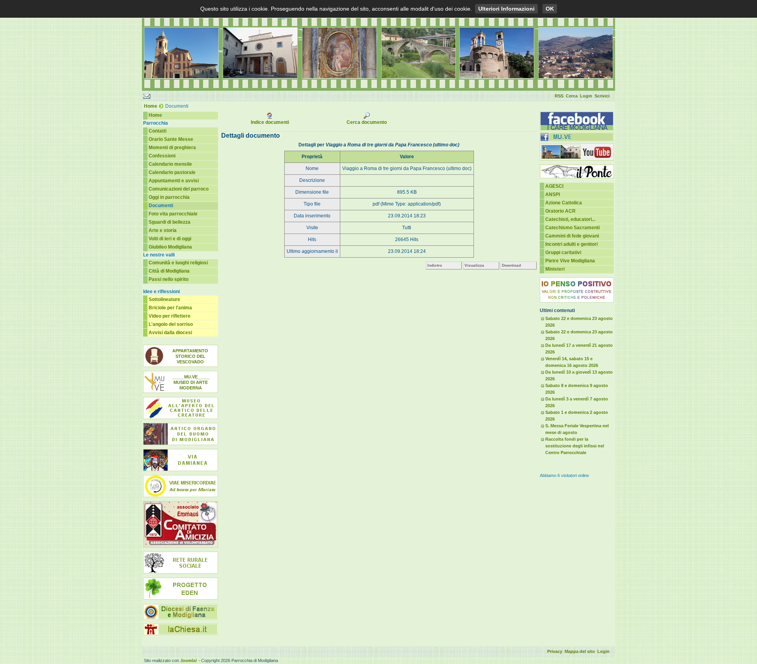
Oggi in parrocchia (169, 197)
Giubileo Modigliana (170, 247)
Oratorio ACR (560, 211)
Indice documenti (270, 122)
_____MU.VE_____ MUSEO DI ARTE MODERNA (190, 382)
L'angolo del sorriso (171, 324)
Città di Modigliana (169, 271)
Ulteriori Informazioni (506, 9)
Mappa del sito (580, 651)
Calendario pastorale (172, 172)
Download (511, 265)
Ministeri (555, 269)
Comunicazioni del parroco (179, 189)
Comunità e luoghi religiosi (178, 263)
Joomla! (188, 660)
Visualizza (474, 265)
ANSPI (552, 194)
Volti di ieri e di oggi (170, 238)
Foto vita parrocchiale (173, 214)
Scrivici (602, 96)
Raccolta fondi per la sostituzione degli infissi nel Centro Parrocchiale (574, 446)
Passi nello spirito (168, 279)
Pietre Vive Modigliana (570, 261)
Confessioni (162, 156)
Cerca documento (367, 122)
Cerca (572, 96)
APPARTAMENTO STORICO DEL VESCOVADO (190, 356)
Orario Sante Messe (171, 139)
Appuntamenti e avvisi (174, 180)
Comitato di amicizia (180, 524)
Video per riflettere (169, 316)
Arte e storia (163, 230)
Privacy (554, 651)
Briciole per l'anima (170, 307)
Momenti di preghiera (172, 147)
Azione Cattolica (563, 203)
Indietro (434, 265)
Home (150, 106)
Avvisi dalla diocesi (170, 332)
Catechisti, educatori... (570, 219)
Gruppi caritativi (563, 252)
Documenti (161, 205)
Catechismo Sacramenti (572, 227)
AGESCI (554, 186)
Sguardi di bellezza (169, 222)
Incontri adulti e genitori (571, 244)
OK (550, 9)
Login (586, 96)
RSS (559, 96)
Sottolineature (164, 299)
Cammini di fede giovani (572, 236)
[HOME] (378, 89)
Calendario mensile (170, 164)
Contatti (157, 131)
